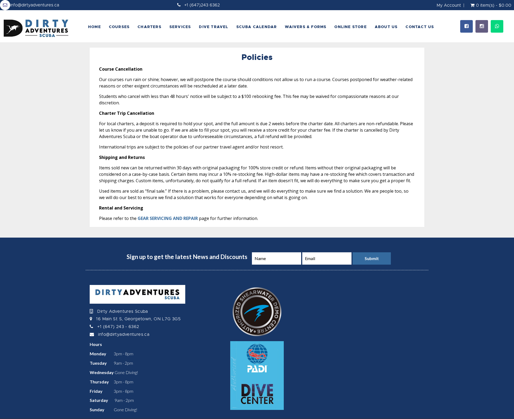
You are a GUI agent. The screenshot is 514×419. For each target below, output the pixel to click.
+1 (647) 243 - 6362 (118, 326)
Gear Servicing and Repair (168, 218)
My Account (449, 5)
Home (94, 26)
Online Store (350, 26)
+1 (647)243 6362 (202, 5)
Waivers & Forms (305, 26)
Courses (119, 26)
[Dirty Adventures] (38, 26)
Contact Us (420, 26)
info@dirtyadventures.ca (34, 5)
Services (180, 26)
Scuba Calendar (256, 26)
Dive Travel (213, 26)
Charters (149, 26)
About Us (386, 26)
